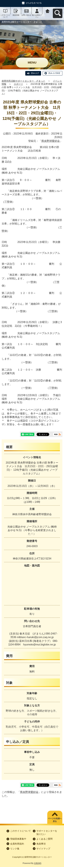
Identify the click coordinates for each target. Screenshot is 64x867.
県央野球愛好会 (50, 141)
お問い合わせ (26, 15)
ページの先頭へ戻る (55, 819)
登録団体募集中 (18, 839)
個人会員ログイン (37, 16)
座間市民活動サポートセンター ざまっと (23, 81)
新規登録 (16, 15)
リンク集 (14, 848)
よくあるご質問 (44, 839)
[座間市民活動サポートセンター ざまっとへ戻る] (48, 11)
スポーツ (18, 84)
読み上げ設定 (54, 73)
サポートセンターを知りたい (46, 832)
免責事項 (41, 843)
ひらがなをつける (34, 3)
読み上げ (35, 73)
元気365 (37, 863)
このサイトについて (5, 16)
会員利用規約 (17, 843)
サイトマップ (43, 848)
